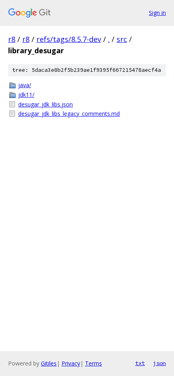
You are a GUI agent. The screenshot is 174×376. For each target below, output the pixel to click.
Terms (93, 363)
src (122, 39)
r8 (11, 39)
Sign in (157, 13)
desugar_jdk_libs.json (45, 104)
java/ (24, 85)
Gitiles (49, 363)
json (159, 363)
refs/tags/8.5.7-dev (68, 39)
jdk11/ (26, 94)
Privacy (71, 363)
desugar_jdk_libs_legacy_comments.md (69, 113)
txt (140, 363)
